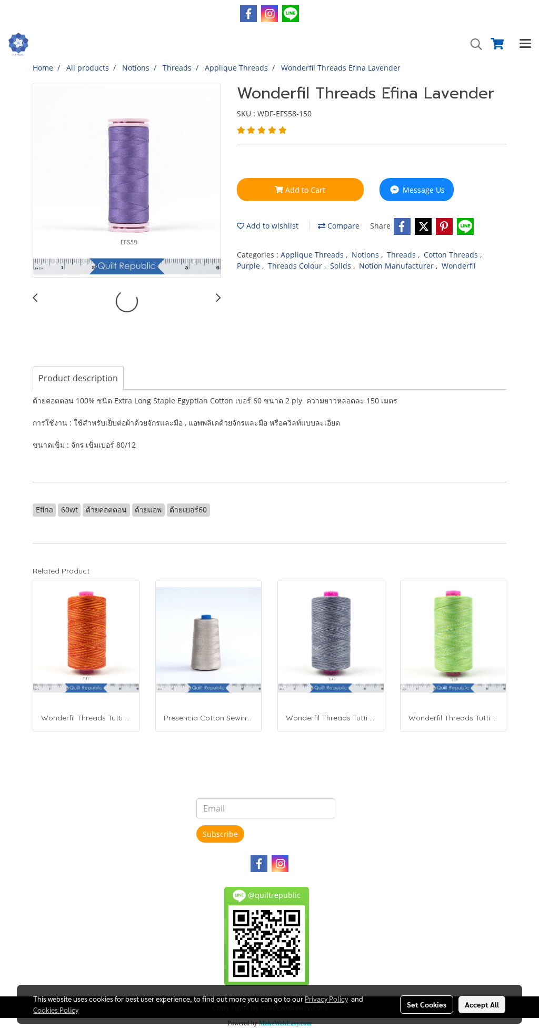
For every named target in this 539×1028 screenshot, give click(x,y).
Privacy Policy (326, 998)
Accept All (482, 1004)
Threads (402, 255)
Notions (366, 255)
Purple (249, 266)
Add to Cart (304, 190)
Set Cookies (426, 1004)
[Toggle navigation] (525, 44)
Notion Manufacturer (397, 266)
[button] (472, 44)
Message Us (423, 190)
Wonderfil (459, 266)
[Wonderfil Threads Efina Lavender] (127, 181)
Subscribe (220, 834)
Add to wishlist (271, 226)
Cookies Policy (55, 1009)
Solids (341, 266)
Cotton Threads (452, 255)
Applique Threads (313, 255)
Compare (342, 226)
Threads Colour (296, 266)
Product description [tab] (78, 378)
